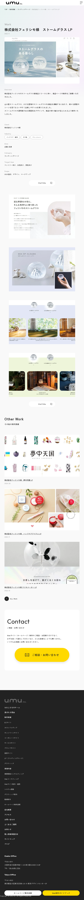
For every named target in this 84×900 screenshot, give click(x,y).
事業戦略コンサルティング (14, 774)
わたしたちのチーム (12, 707)
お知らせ (7, 829)
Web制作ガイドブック (61, 893)
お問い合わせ (9, 819)
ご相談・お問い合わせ (44, 655)
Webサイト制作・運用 (12, 784)
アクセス (7, 814)
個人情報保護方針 (11, 834)
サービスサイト (10, 743)
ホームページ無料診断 (23, 893)
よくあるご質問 (10, 824)
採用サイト (8, 753)
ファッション (36, 137)
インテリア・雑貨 (12, 137)
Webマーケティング (11, 779)
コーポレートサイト (11, 738)
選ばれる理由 (9, 712)
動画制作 (7, 799)
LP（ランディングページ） (14, 758)
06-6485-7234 (14, 868)
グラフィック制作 (10, 794)
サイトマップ (9, 839)
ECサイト (7, 722)
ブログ (7, 844)
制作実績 (7, 717)
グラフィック (9, 763)
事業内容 (7, 768)
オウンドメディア (10, 728)
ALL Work (13, 599)
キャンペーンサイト (11, 733)
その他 (25, 137)
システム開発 (9, 789)
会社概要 (7, 810)
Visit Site (42, 183)
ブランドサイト (10, 748)
